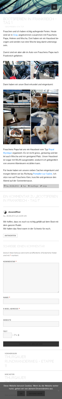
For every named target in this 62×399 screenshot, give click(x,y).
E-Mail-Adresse (11, 308)
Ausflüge (34, 186)
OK (21, 393)
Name (6, 297)
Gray (15, 35)
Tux (24, 186)
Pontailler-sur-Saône (42, 173)
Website (7, 320)
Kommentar (10, 261)
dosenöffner (14, 212)
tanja (45, 186)
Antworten (10, 235)
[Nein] (58, 390)
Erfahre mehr (35, 393)
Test (5, 331)
